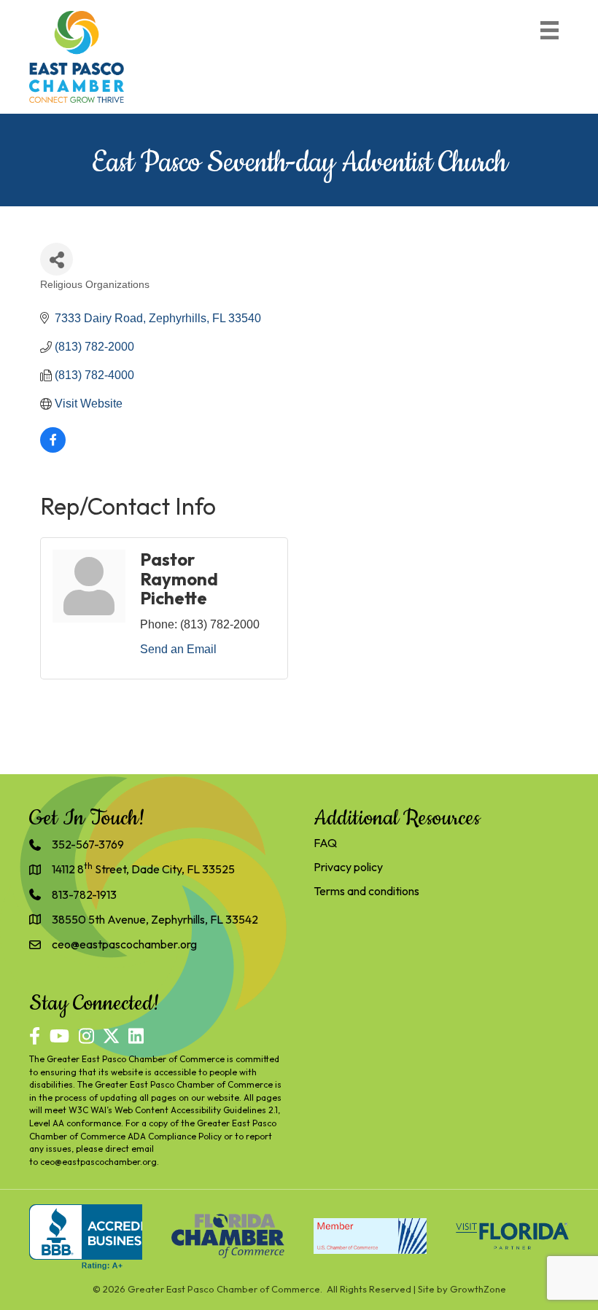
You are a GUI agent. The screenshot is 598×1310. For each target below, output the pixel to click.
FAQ (325, 842)
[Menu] (549, 30)
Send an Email (178, 649)
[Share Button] (56, 259)
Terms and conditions (366, 891)
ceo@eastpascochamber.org (98, 1161)
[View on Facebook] (53, 448)
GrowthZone (478, 1289)
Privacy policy (348, 866)
